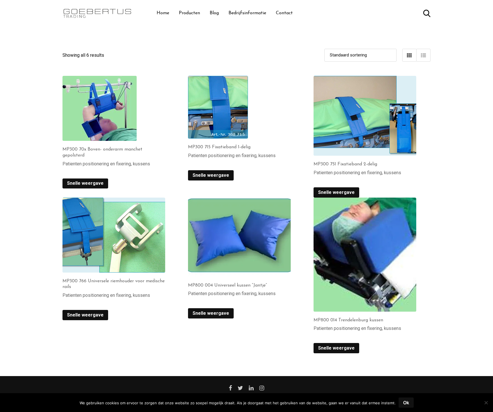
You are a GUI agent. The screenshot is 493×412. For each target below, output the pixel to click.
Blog (214, 13)
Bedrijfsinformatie (247, 13)
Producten (189, 13)
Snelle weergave (85, 183)
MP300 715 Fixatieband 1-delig (219, 147)
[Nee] (486, 405)
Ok (406, 402)
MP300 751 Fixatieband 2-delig (345, 164)
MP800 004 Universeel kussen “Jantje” (227, 285)
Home (163, 13)
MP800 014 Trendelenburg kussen (348, 320)
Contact (284, 13)
